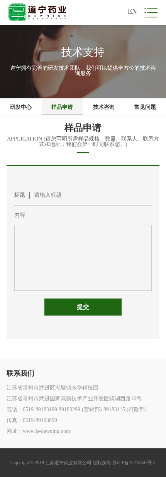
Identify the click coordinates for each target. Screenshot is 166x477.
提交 (83, 307)
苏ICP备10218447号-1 (134, 462)
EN (132, 11)
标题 (19, 195)
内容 (19, 215)
